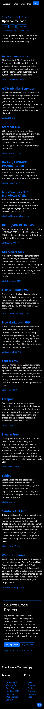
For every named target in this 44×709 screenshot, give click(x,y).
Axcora (6, 4)
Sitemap (31, 685)
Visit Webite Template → (13, 587)
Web (16, 4)
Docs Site (10, 688)
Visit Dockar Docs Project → (15, 183)
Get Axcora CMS (13, 252)
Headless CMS (12, 691)
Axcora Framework (15, 56)
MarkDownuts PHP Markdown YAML (15, 193)
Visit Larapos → (9, 425)
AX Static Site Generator (19, 88)
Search (31, 682)
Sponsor (32, 691)
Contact (9, 699)
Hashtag (32, 694)
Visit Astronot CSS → (11, 153)
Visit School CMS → (11, 390)
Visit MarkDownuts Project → (15, 216)
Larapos (7, 399)
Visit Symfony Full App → (13, 546)
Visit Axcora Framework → (14, 79)
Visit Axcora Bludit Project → (15, 313)
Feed (30, 697)
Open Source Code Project (15, 17)
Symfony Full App (14, 511)
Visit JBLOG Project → (12, 242)
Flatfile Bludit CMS (15, 290)
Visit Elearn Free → (10, 466)
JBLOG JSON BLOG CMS (18, 225)
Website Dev (11, 685)
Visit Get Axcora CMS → (12, 281)
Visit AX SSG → (8, 118)
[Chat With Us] (39, 705)
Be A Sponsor (12, 644)
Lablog (6, 475)
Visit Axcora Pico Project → (14, 352)
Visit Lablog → (8, 502)
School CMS (10, 361)
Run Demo (11, 694)
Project (31, 688)
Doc (29, 4)
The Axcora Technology (17, 667)
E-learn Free (10, 434)
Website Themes (13, 555)
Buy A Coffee (27, 644)
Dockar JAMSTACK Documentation (14, 163)
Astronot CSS (11, 127)
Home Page (11, 682)
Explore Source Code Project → (18, 650)
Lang (36, 3)
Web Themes (12, 697)
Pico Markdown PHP (16, 322)
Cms (23, 4)
